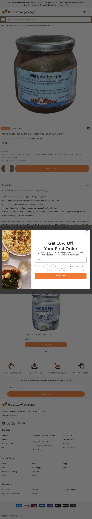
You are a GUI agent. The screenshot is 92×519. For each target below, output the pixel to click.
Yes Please (60, 276)
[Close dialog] (87, 233)
